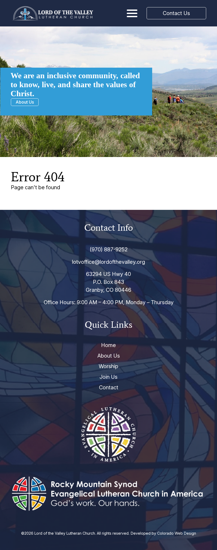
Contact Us (176, 13)
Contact (108, 387)
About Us (25, 102)
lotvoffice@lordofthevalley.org (108, 262)
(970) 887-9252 (109, 249)
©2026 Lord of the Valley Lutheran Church (58, 533)
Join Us (108, 377)
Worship (108, 366)
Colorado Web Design (176, 533)
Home (108, 345)
